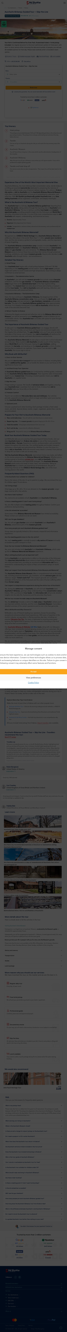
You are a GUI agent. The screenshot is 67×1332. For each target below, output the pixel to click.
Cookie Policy (33, 683)
